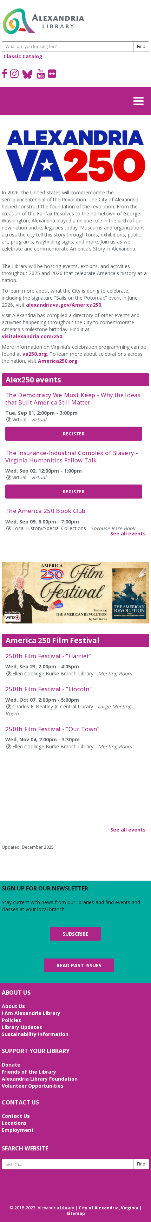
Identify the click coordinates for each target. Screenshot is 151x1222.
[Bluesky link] (27, 74)
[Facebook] (4, 74)
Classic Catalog (23, 56)
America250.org (58, 361)
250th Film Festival (48, 656)
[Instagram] (14, 74)
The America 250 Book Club (45, 511)
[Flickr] (52, 74)
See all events (128, 533)
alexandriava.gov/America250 (63, 304)
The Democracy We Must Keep (72, 398)
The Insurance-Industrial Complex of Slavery (71, 456)
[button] (140, 100)
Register (74, 433)
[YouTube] (41, 74)
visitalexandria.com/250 (32, 336)
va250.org (34, 353)
